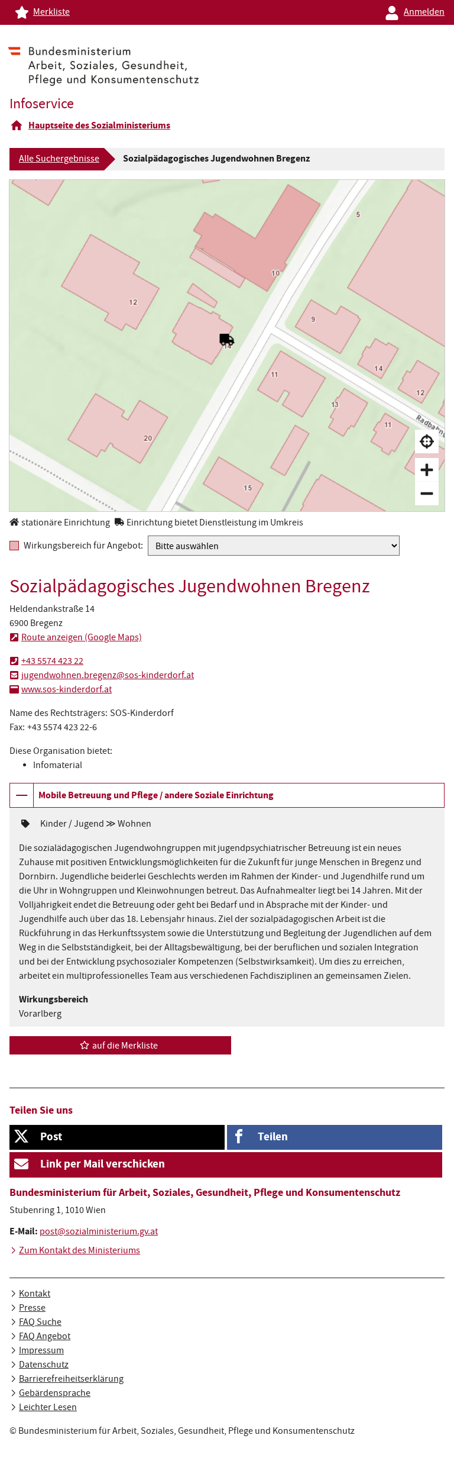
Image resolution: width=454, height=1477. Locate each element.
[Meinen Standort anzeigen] (427, 441)
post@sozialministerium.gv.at (99, 1233)
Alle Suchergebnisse (59, 160)
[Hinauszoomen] (427, 493)
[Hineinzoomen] (427, 470)
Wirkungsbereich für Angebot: (83, 546)
